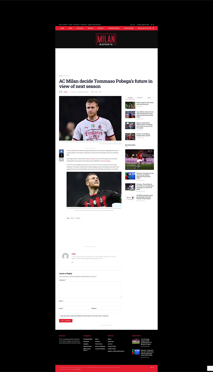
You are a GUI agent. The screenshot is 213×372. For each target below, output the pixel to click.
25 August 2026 (131, 168)
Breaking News (88, 339)
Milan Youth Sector (144, 28)
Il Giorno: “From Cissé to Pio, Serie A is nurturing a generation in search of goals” (145, 186)
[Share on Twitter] (61, 155)
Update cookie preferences (94, 24)
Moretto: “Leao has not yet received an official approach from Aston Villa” (145, 175)
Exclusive (80, 28)
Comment (62, 280)
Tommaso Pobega (105, 161)
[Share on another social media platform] (61, 159)
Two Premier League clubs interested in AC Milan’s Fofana (138, 165)
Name (61, 301)
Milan (72, 218)
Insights (90, 28)
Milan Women (128, 28)
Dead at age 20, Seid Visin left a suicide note (144, 103)
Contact (70, 24)
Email (61, 308)
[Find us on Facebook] (151, 24)
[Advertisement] (50, 11)
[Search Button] (153, 28)
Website (94, 308)
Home (62, 28)
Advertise (65, 24)
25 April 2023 (73, 92)
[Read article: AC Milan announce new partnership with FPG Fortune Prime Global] (130, 198)
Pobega (78, 218)
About (60, 24)
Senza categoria (100, 346)
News (70, 28)
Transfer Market (114, 28)
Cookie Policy (83, 24)
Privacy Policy (76, 24)
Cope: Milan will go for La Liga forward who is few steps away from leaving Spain (144, 114)
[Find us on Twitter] (153, 24)
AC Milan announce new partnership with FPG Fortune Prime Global (144, 196)
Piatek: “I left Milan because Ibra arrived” (143, 134)
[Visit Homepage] (106, 39)
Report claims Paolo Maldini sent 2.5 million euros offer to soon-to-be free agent (144, 125)
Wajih (65, 92)
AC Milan (69, 150)
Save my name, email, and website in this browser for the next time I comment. (85, 316)
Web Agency (78, 369)
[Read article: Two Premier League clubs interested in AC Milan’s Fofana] (139, 159)
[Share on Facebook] (61, 151)
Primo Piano (66, 76)
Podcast (101, 28)
